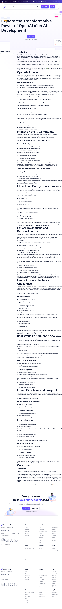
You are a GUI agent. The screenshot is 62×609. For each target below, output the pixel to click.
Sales (26, 527)
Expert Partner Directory (55, 540)
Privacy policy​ (54, 548)
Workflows (27, 559)
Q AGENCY (7, 544)
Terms (53, 552)
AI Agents (40, 527)
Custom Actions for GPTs (42, 540)
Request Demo (35, 508)
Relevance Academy (29, 548)
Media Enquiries (42, 552)
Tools (26, 557)
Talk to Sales (45, 6)
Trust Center (41, 550)
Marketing (27, 529)
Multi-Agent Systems (43, 531)
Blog (26, 554)
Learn (26, 550)
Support (27, 535)
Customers (27, 552)
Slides (40, 542)
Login (38, 6)
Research (27, 533)
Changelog (54, 529)
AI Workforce (41, 529)
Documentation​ (55, 527)
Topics (26, 555)
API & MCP (54, 531)
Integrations (41, 537)
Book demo (54, 533)
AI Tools (40, 533)
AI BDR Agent (41, 535)
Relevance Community (29, 592)
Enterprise (54, 535)
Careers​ (40, 548)
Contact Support (55, 571)
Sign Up (52, 6)
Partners (53, 537)
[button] (57, 6)
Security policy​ (55, 550)
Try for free (31, 36)
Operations (27, 531)
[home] (9, 7)
